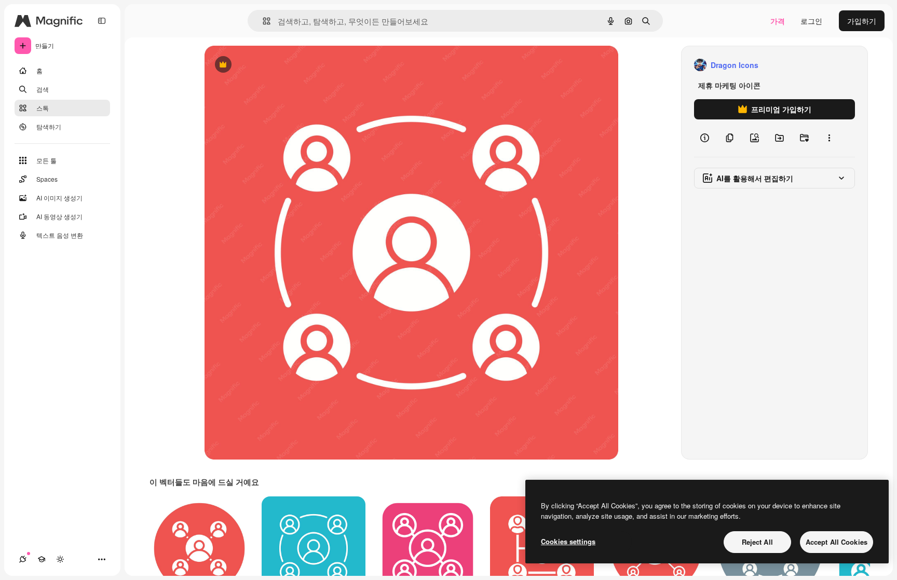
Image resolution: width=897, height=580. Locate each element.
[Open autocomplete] (262, 21)
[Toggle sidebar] (101, 20)
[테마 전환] (60, 559)
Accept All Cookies (836, 542)
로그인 (811, 21)
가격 (777, 21)
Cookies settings (568, 541)
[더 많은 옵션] (829, 138)
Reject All (757, 542)
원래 (264, 65)
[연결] (23, 559)
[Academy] (41, 559)
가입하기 (861, 21)
